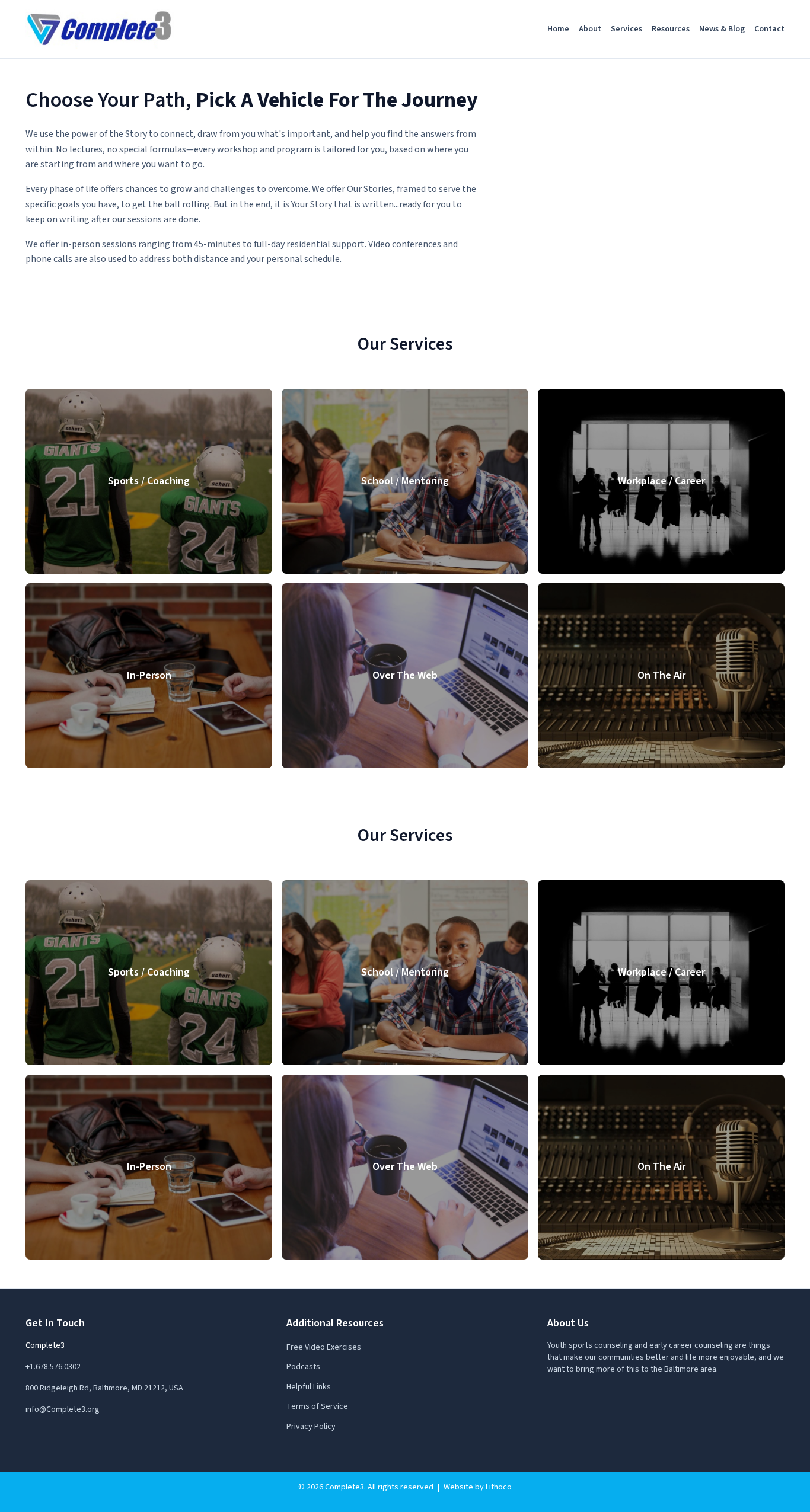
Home (558, 29)
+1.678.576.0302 (53, 1367)
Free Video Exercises (323, 1347)
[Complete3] (99, 29)
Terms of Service (317, 1406)
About (590, 29)
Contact (769, 29)
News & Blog (722, 29)
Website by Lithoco (478, 1487)
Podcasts (303, 1367)
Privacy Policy (311, 1427)
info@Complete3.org (62, 1409)
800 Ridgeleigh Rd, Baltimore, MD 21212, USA (104, 1388)
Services (626, 29)
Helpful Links (308, 1387)
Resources (671, 29)
